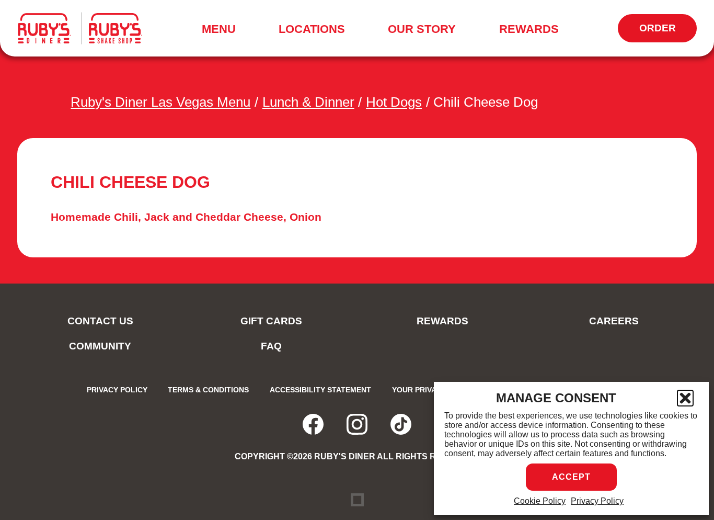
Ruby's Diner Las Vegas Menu (160, 102)
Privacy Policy (597, 500)
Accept (571, 476)
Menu (222, 31)
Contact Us (100, 320)
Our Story (422, 29)
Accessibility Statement (320, 390)
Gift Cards (271, 320)
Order (662, 32)
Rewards (529, 29)
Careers (614, 320)
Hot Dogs (394, 102)
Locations (312, 29)
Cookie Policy (540, 500)
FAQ (271, 346)
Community (100, 346)
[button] (685, 398)
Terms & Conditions (208, 390)
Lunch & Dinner (308, 102)
